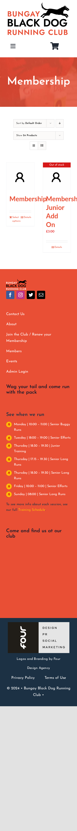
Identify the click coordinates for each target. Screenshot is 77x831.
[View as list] (42, 146)
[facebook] (10, 295)
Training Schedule (31, 510)
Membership (28, 199)
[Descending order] (60, 123)
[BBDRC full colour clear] (16, 280)
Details (27, 217)
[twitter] (31, 295)
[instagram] (20, 295)
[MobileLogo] (38, 4)
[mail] (41, 295)
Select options (16, 219)
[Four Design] (38, 623)
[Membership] (20, 176)
